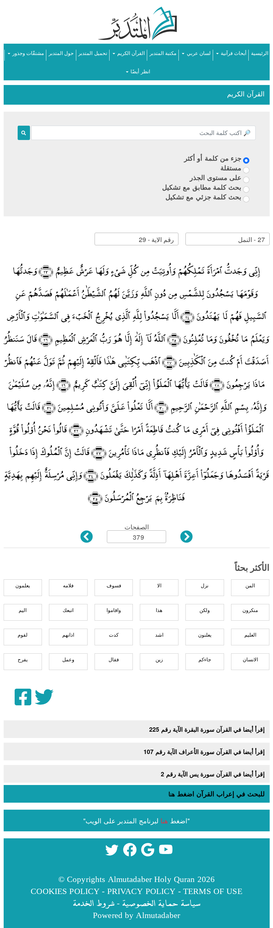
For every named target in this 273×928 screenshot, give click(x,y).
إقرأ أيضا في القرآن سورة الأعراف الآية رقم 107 (204, 751)
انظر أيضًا (139, 71)
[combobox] (227, 239)
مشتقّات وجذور (27, 52)
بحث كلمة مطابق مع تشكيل (201, 187)
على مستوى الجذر (215, 177)
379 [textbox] (138, 536)
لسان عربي (197, 52)
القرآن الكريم (130, 52)
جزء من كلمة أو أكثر (212, 158)
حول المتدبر (61, 52)
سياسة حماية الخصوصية (161, 902)
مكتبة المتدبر (162, 52)
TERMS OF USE (212, 890)
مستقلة (230, 167)
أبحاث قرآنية (232, 52)
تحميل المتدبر (92, 52)
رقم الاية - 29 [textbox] (156, 239)
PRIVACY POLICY (141, 890)
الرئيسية (259, 52)
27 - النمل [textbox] (251, 239)
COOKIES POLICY (65, 890)
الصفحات (137, 526)
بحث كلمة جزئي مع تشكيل (203, 196)
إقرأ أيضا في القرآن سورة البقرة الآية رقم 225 (207, 729)
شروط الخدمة (94, 902)
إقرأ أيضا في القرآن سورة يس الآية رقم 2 (213, 774)
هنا (171, 794)
